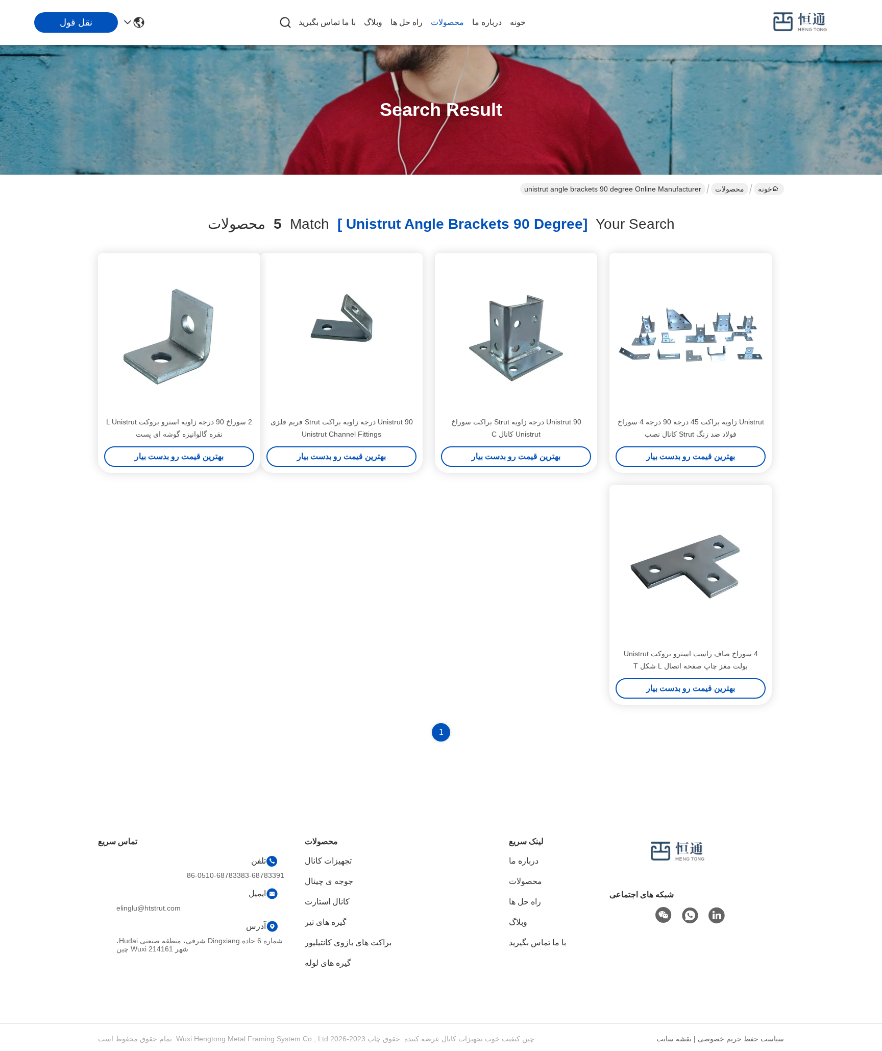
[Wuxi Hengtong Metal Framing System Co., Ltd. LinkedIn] (716, 916)
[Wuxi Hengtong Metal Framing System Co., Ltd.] (800, 22)
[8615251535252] (690, 916)
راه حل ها (406, 22)
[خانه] (678, 864)
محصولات (447, 22)
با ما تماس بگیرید (327, 22)
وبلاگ (373, 22)
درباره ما (487, 22)
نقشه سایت (674, 1039)
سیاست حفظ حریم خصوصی (741, 1039)
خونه (518, 22)
